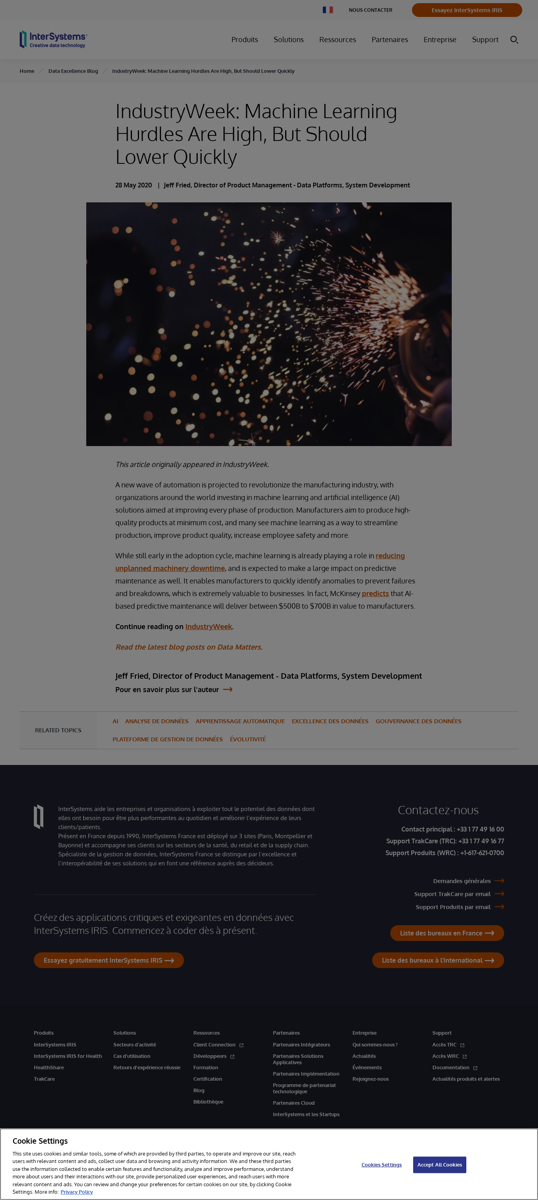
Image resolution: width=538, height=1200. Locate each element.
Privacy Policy (77, 1192)
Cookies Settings (382, 1164)
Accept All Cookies (439, 1164)
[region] (269, 1164)
